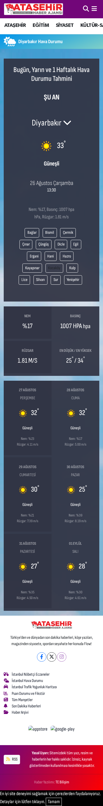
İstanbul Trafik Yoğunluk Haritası (34, 687)
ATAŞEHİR (15, 25)
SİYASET (65, 25)
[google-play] (62, 730)
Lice (24, 279)
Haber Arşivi (20, 712)
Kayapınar (32, 268)
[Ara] (86, 9)
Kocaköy (54, 268)
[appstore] (38, 730)
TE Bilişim (62, 782)
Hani (50, 256)
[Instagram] (61, 657)
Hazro (67, 256)
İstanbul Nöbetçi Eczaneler (30, 674)
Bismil (49, 232)
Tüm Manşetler (22, 699)
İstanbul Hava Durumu (27, 680)
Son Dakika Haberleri (26, 706)
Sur (56, 279)
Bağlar (32, 232)
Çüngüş (43, 244)
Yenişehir (73, 279)
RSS (14, 759)
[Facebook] (41, 657)
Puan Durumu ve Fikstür (28, 693)
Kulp (72, 268)
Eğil (75, 244)
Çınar (26, 244)
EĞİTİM (41, 25)
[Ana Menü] (94, 9)
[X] (51, 657)
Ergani (34, 256)
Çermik (68, 232)
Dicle (61, 244)
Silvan (40, 279)
